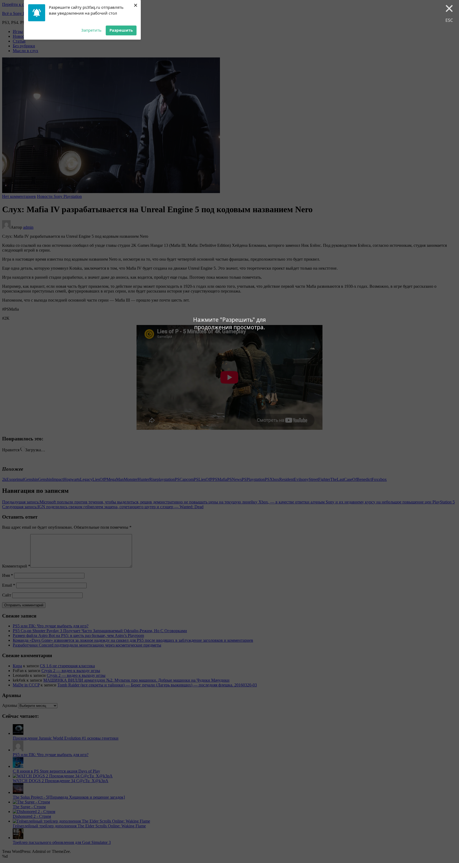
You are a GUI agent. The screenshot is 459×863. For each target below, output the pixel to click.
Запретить (91, 30)
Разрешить (121, 30)
